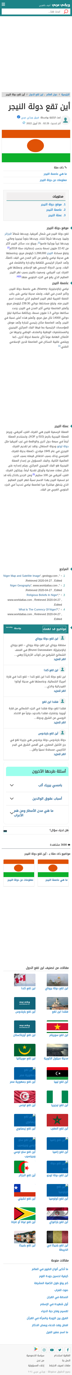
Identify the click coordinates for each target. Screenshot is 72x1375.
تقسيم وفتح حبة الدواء (54, 1311)
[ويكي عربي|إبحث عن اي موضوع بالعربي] (61, 6)
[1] (59, 346)
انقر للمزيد (60, 659)
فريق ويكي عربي (30, 117)
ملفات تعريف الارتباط (59, 1365)
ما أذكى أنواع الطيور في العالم (50, 1269)
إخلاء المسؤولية (36, 1365)
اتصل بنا (66, 1360)
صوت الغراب (61, 1290)
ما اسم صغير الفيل (57, 1332)
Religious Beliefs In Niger (42, 595)
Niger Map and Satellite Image (21, 575)
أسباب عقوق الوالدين (47, 798)
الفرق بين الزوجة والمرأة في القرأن (47, 1318)
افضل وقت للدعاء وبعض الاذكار (50, 1325)
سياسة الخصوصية (35, 1355)
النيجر (50, 253)
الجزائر (8, 233)
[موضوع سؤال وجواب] (9, 628)
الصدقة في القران (57, 1297)
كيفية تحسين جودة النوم (53, 1276)
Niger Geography (20, 585)
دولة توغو (63, 446)
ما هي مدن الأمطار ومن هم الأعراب (33, 813)
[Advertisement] (36, 55)
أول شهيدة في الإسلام (54, 1304)
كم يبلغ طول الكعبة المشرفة (51, 1283)
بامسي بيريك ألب (50, 785)
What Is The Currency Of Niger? (38, 609)
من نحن (40, 1360)
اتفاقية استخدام (62, 1355)
